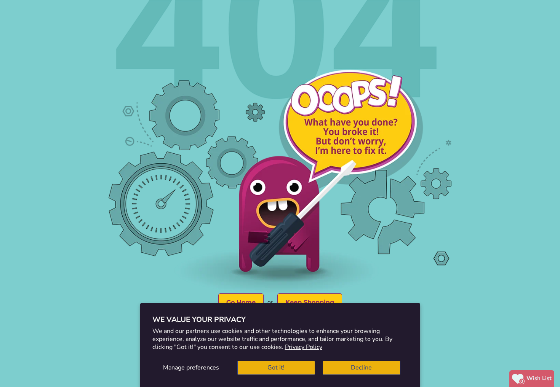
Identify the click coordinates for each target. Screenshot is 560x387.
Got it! (276, 367)
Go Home (241, 302)
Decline (361, 367)
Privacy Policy (303, 347)
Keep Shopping (309, 302)
